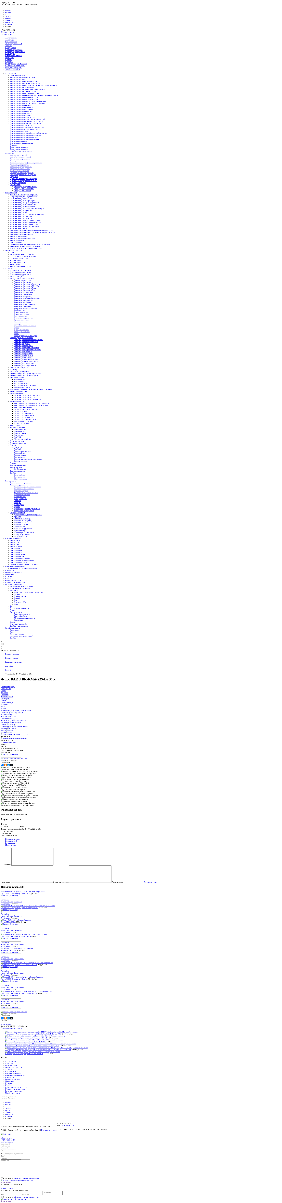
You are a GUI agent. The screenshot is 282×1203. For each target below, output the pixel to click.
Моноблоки (9, 58)
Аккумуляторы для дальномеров (22, 87)
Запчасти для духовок (22, 344)
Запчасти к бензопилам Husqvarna (27, 284)
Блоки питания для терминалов (21, 199)
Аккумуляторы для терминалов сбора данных (27, 127)
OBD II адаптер (20, 469)
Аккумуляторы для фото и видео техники (25, 129)
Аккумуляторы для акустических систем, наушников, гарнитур (33, 85)
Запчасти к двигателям (22, 296)
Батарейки (14, 145)
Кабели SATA (15, 540)
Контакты (9, 22)
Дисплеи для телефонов (23, 407)
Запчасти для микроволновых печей (27, 350)
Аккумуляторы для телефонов (21, 125)
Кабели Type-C (15, 542)
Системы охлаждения (18, 465)
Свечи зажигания (20, 322)
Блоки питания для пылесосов (21, 218)
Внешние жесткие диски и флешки (23, 256)
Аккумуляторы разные (18, 141)
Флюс (16, 604)
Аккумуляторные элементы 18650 (22, 77)
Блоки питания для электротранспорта (24, 226)
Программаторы (20, 530)
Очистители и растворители (20, 608)
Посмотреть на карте (49, 1130)
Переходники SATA (17, 552)
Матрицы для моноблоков (24, 415)
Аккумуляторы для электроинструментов (25, 135)
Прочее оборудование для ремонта (27, 509)
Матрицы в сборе (20, 411)
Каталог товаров (7, 32)
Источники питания (21, 523)
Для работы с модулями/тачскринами (28, 515)
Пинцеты (17, 503)
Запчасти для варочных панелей (26, 342)
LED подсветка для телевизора (25, 187)
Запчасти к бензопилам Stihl (24, 290)
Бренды (8, 18)
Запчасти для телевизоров (24, 364)
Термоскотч (18, 620)
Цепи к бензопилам (21, 330)
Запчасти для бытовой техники (21, 338)
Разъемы (13, 445)
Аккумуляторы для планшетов (21, 109)
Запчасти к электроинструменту (26, 308)
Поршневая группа (21, 312)
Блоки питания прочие (18, 228)
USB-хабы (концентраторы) (20, 157)
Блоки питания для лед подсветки (22, 206)
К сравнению (19, 944)
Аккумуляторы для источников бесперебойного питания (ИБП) (34, 95)
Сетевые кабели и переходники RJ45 (23, 564)
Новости (8, 24)
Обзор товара (6, 712)
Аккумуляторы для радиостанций (22, 117)
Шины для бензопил (22, 332)
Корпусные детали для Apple (25, 385)
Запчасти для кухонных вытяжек (26, 348)
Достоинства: (6, 864)
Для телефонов (19, 381)
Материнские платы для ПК (24, 397)
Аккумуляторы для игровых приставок (24, 93)
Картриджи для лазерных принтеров (23, 568)
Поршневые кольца (21, 314)
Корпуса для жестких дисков (20, 266)
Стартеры (17, 324)
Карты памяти (15, 264)
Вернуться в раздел (8, 710)
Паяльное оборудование (23, 529)
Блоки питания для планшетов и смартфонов (27, 214)
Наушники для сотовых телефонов (23, 175)
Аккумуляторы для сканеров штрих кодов (25, 123)
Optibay (12, 252)
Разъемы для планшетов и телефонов (28, 459)
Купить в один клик (25, 1180)
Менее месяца (10, 845)
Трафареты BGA (20, 602)
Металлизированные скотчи (24, 618)
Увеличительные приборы (24, 511)
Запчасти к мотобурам (22, 302)
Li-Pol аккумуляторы (17, 75)
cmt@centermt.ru (68, 1125)
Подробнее (5, 900)
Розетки (13, 463)
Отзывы (8, 12)
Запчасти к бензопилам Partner (25, 288)
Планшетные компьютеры (15, 66)
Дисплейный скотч (21, 616)
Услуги (8, 16)
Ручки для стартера (21, 320)
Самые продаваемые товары (11, 1028)
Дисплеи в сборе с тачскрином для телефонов (31, 405)
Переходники (15, 548)
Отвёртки (17, 501)
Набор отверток (20, 497)
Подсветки (14, 177)
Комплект (4, 716)
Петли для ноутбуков (22, 387)
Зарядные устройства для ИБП (21, 234)
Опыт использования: (9, 835)
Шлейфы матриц (20, 479)
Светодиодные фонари (22, 191)
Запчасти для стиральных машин (26, 362)
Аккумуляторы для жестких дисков (23, 91)
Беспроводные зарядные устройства (23, 197)
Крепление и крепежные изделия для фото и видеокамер (31, 389)
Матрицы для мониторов (23, 413)
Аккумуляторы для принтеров (21, 111)
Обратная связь (6, 1138)
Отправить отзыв (150, 882)
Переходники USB (17, 556)
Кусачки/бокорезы (21, 491)
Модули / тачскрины (17, 427)
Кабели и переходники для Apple (22, 238)
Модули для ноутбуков (22, 439)
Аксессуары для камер (18, 161)
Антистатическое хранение (20, 588)
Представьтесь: (117, 882)
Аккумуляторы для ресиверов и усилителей (26, 121)
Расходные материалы (13, 68)
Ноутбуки (9, 62)
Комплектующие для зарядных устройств (25, 373)
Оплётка (17, 594)
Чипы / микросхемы (17, 471)
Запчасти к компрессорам (23, 300)
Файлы (3, 730)
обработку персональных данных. (26, 1178)
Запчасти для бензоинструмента (22, 278)
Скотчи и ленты (16, 612)
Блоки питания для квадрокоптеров (23, 205)
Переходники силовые (18, 562)
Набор (3, 714)
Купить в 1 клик (21, 759)
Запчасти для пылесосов (23, 358)
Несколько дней (11, 841)
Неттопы (8, 60)
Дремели (17, 517)
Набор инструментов (22, 495)
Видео (3, 732)
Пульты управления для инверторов (23, 179)
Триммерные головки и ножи (25, 326)
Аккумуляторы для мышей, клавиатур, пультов (27, 103)
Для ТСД (17, 437)
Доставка (8, 20)
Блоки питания (11, 42)
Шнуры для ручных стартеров (25, 336)
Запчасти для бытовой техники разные (28, 340)
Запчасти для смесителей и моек (26, 360)
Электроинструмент (17, 513)
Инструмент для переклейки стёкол (27, 487)
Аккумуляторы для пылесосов (21, 113)
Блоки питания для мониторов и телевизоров (27, 208)
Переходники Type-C (18, 554)
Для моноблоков (20, 429)
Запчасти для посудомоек (23, 356)
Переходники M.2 (16, 550)
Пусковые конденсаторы (23, 318)
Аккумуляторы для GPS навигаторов (24, 81)
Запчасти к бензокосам (22, 282)
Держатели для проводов (19, 165)
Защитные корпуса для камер (21, 167)
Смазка (12, 622)
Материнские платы (17, 393)
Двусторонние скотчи (22, 614)
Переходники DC (16, 242)
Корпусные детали (17, 377)
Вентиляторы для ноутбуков (20, 274)
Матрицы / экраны (17, 401)
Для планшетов (20, 433)
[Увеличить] (15, 734)
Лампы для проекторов (18, 391)
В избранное (5, 904)
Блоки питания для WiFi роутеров (22, 201)
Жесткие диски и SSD (13, 44)
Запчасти (8, 46)
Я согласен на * (21, 1178)
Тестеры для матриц (21, 423)
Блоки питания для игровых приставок (24, 203)
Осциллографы (20, 527)
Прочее (17, 507)
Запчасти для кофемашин (23, 346)
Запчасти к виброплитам (23, 292)
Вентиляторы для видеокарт (20, 272)
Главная (8, 10)
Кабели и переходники (13, 50)
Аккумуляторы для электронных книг (24, 137)
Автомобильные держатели (20, 159)
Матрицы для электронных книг (26, 419)
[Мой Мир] (8, 765)
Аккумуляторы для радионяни (21, 115)
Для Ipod (17, 449)
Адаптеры (18, 447)
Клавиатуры (10, 54)
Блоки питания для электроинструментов (25, 222)
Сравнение (18, 902)
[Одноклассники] (5, 765)
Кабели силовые (16, 546)
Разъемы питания (20, 461)
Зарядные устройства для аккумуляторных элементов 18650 (32, 232)
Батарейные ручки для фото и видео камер (26, 163)
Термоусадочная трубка (18, 624)
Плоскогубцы (19, 505)
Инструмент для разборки (24, 489)
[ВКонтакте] (2, 765)
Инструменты (10, 48)
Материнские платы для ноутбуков (27, 395)
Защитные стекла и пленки (20, 169)
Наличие (4, 728)
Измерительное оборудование (21, 483)
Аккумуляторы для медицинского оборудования (28, 101)
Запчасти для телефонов (19, 367)
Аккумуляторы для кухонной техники (24, 97)
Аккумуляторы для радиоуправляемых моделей (27, 119)
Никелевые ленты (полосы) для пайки (28, 592)
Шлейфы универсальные (19, 626)
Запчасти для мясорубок (23, 352)
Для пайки (14, 590)
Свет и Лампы (15, 185)
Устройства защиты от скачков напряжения (26, 248)
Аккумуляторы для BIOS (19, 79)
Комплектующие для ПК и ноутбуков (24, 375)
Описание (4, 718)
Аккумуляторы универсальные (21, 143)
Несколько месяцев (12, 839)
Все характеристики (8, 742)
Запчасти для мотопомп (23, 280)
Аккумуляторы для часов (19, 131)
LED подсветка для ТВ (18, 155)
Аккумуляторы (11, 38)
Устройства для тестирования (21, 151)
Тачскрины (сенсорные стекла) (21, 636)
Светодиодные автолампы (24, 189)
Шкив (16, 334)
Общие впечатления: (61, 882)
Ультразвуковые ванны (22, 536)
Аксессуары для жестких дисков (22, 254)
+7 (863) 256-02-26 (8, 1140)
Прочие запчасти (20, 316)
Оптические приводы (18, 443)
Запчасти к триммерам (22, 306)
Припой (17, 598)
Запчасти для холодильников (25, 366)
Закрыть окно (6, 1024)
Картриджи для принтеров (15, 52)
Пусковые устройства (18, 183)
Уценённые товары (12, 70)
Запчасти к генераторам (23, 294)
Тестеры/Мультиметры (22, 534)
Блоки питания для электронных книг (24, 224)
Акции (7, 14)
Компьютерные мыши (13, 56)
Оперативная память (17, 441)
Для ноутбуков (19, 379)
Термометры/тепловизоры (24, 532)
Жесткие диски (15, 260)
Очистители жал (20, 596)
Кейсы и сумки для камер (19, 171)
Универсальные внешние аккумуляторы (25, 246)
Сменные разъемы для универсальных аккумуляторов (30, 244)
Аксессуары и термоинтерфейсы (22, 586)
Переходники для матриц (23, 421)
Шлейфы (13, 473)
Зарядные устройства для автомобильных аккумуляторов (31, 230)
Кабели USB (14, 544)
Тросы (16, 328)
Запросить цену (20, 1199)
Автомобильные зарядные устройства (24, 195)
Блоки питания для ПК (18, 212)
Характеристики (7, 720)
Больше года (10, 843)
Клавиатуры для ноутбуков (20, 371)
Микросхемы (15, 425)
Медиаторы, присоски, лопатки (26, 493)
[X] (11, 765)
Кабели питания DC (17, 240)
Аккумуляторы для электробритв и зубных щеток (28, 133)
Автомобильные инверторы (20, 270)
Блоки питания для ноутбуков (21, 210)
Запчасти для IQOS (17, 276)
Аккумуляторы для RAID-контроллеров (25, 83)
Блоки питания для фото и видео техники (25, 220)
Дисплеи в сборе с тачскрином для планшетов (31, 403)
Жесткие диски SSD (17, 262)
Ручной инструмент (17, 485)
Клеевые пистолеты (21, 525)
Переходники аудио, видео (20, 558)
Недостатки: (5, 882)
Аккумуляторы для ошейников (21, 107)
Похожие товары (7, 726)
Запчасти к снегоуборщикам (24, 304)
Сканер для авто (16, 467)
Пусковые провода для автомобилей (23, 181)
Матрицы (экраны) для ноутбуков (26, 409)
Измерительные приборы (23, 521)
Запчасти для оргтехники (23, 354)
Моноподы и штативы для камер (22, 173)
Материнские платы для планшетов (27, 399)
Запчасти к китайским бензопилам (27, 298)
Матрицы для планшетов (23, 417)
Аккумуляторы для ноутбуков (21, 105)
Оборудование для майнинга (16, 64)
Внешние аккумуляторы (19, 147)
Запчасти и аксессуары (22, 519)
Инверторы (14, 369)
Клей (12, 606)
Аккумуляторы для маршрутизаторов (24, 99)
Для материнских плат (22, 451)
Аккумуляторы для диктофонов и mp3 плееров (27, 89)
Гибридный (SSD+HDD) (19, 258)
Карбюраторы (19, 310)
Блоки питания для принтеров (21, 216)
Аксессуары (9, 40)
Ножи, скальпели (20, 499)
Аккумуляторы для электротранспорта (24, 139)
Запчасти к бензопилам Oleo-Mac (26, 286)
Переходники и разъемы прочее (22, 560)
